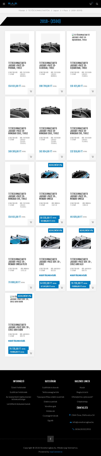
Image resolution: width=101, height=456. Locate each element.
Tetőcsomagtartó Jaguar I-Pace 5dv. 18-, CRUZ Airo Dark (19, 327)
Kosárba (31, 91)
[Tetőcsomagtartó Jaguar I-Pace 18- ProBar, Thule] (19, 45)
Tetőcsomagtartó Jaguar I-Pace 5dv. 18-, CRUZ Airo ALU (81, 261)
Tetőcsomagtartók (50, 392)
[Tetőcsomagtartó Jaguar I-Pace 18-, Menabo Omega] (50, 176)
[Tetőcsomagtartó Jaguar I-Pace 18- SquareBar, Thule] (81, 45)
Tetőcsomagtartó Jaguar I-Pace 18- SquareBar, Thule (79, 65)
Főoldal (22, 10)
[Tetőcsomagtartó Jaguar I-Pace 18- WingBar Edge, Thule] (19, 110)
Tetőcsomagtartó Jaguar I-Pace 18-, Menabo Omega (48, 196)
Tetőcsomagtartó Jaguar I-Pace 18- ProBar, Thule (17, 65)
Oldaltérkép (82, 401)
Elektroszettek (50, 401)
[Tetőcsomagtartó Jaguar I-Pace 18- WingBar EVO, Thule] (81, 110)
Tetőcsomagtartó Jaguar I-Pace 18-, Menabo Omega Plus (17, 261)
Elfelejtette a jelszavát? (82, 397)
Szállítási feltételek (18, 392)
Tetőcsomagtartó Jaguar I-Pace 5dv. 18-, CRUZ (50, 261)
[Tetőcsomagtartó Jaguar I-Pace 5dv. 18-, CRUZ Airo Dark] (19, 307)
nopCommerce (56, 452)
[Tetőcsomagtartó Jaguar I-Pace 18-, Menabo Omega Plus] (19, 241)
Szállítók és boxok (50, 387)
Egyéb (50, 420)
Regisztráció (82, 392)
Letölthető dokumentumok (18, 404)
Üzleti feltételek (18, 387)
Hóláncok (50, 411)
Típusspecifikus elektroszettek (50, 397)
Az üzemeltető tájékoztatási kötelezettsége (18, 398)
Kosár (82, 387)
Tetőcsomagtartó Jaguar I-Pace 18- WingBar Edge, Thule (18, 131)
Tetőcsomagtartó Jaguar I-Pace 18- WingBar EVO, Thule (79, 131)
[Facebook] (50, 439)
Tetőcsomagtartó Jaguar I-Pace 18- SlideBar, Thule (48, 65)
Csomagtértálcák (50, 416)
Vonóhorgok (50, 406)
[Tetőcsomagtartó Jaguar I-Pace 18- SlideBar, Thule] (50, 45)
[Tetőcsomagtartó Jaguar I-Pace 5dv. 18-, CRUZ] (50, 241)
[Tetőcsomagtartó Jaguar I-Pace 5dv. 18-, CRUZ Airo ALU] (81, 241)
